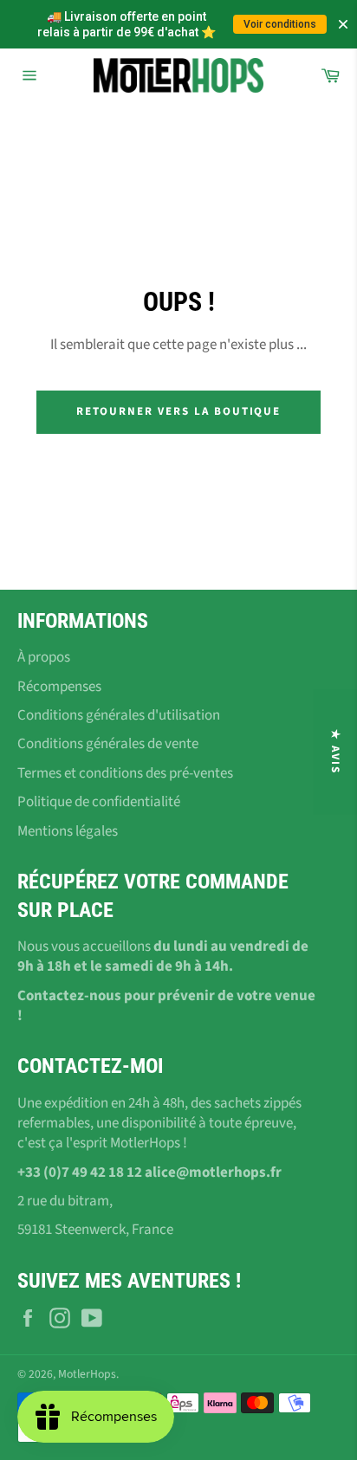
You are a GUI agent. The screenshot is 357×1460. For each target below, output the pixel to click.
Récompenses (59, 686)
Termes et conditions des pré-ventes (125, 773)
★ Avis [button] (335, 751)
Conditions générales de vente (107, 743)
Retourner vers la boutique (179, 411)
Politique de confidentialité (98, 801)
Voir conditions (279, 24)
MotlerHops (87, 1374)
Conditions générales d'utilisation (118, 715)
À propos (43, 657)
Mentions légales (67, 831)
